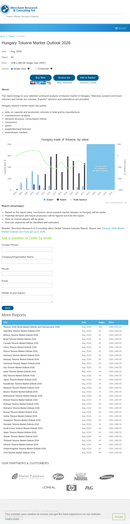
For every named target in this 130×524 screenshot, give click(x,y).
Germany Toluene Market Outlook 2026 (21, 355)
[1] (41, 79)
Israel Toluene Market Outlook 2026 (19, 371)
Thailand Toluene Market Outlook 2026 (21, 440)
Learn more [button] (12, 518)
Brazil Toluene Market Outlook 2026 (19, 339)
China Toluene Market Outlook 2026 (20, 347)
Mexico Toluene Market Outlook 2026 (20, 392)
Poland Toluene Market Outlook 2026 (20, 400)
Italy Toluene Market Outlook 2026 (19, 375)
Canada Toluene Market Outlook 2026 (20, 343)
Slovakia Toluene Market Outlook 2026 (21, 424)
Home (2, 36)
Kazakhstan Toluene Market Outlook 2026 (22, 384)
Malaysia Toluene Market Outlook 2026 (21, 388)
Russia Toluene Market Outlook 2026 (20, 412)
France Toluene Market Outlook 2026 (20, 351)
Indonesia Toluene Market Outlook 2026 (21, 363)
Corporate (43, 68)
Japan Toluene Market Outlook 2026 (20, 380)
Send (7, 308)
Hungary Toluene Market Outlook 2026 (21, 359)
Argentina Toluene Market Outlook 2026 (21, 331)
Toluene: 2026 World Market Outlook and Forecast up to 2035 (31, 327)
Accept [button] (119, 516)
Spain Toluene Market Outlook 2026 (19, 432)
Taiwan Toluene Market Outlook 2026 (20, 436)
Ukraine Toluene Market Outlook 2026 (20, 444)
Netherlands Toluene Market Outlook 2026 (22, 396)
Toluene (11, 36)
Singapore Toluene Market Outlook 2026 (22, 420)
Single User (20, 68)
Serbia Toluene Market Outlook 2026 (20, 416)
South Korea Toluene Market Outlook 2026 (22, 428)
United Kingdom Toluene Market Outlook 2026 (24, 448)
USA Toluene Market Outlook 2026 (19, 453)
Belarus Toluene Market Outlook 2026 (20, 335)
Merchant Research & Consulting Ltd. (18, 9)
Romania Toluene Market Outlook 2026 (21, 408)
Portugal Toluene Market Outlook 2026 (21, 404)
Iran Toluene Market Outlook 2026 (19, 367)
